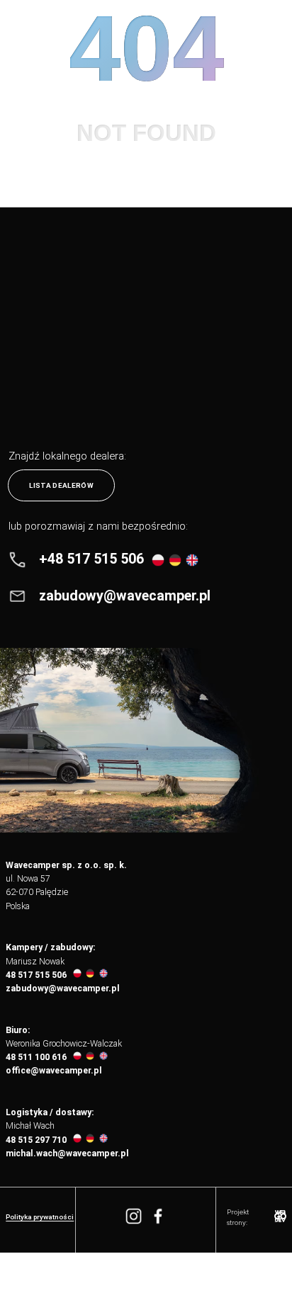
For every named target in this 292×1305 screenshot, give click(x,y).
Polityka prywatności (40, 1217)
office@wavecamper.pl (54, 1071)
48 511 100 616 (36, 1057)
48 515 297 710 (36, 1140)
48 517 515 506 (36, 975)
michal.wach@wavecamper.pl (67, 1153)
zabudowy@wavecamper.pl (63, 988)
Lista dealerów (61, 485)
